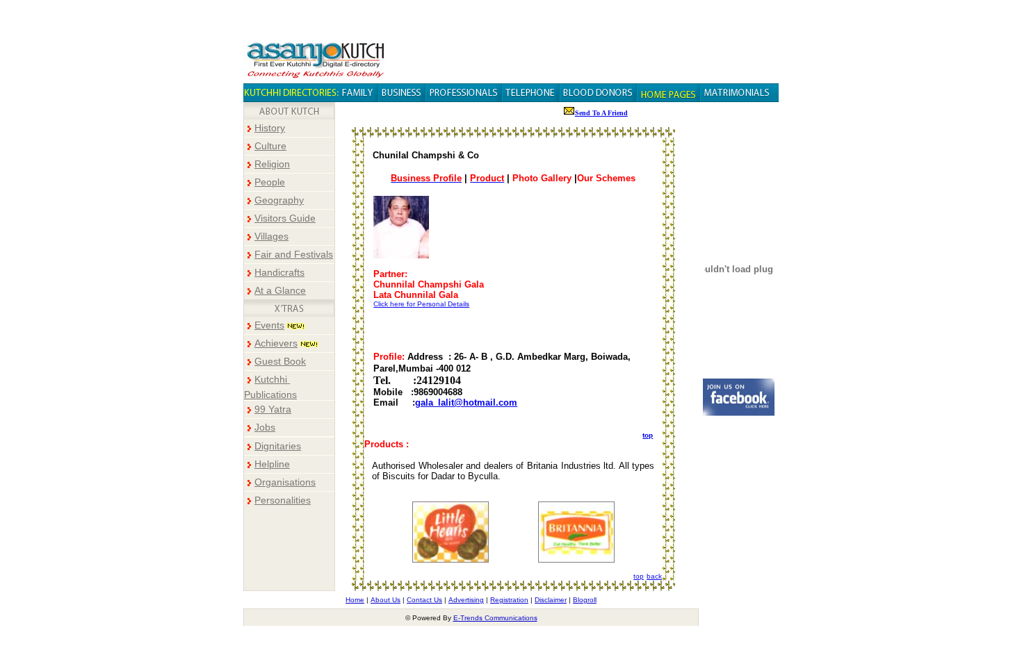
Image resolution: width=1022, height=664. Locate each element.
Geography (279, 200)
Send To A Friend (601, 113)
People (269, 182)
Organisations (285, 482)
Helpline (272, 464)
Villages (271, 236)
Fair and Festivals (293, 254)
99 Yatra (272, 409)
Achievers (276, 343)
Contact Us (424, 600)
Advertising (466, 600)
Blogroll (585, 600)
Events (269, 325)
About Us (385, 600)
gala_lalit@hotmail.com (466, 402)
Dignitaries (277, 446)
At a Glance (280, 290)
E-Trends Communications (495, 618)
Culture (270, 146)
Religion (272, 164)
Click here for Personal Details (421, 304)
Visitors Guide (285, 218)
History (269, 128)
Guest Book (280, 361)
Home (355, 600)
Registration (509, 600)
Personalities (282, 500)
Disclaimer (551, 600)
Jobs (264, 427)
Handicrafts (279, 272)
